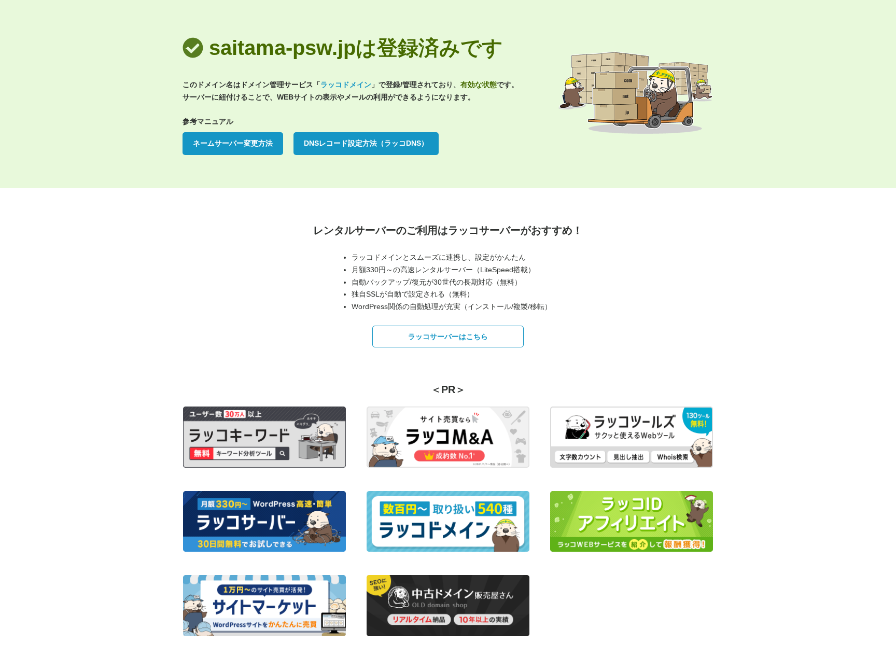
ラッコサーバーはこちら (448, 336)
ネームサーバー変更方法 (233, 143)
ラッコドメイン (345, 84)
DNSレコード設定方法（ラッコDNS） (366, 143)
